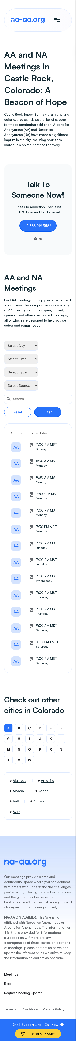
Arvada (18, 791)
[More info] (62, 1024)
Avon (16, 811)
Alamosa (19, 780)
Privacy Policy (53, 1009)
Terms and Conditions (21, 1009)
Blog (7, 983)
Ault (16, 801)
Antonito (47, 780)
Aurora (38, 801)
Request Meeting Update (23, 993)
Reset (17, 412)
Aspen (43, 791)
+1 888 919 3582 (38, 226)
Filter (48, 412)
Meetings (11, 974)
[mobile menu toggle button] (57, 20)
